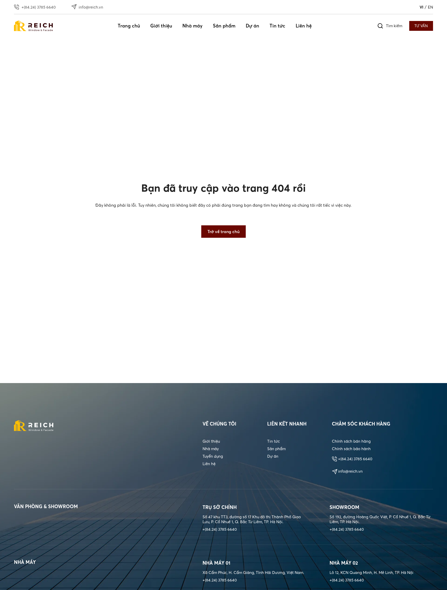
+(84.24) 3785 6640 (355, 458)
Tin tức (277, 26)
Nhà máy (192, 26)
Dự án (252, 26)
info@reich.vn (350, 471)
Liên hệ (304, 26)
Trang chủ (129, 26)
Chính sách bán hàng (351, 441)
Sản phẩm (224, 26)
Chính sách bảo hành (351, 448)
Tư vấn (421, 26)
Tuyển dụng (213, 456)
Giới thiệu (161, 26)
